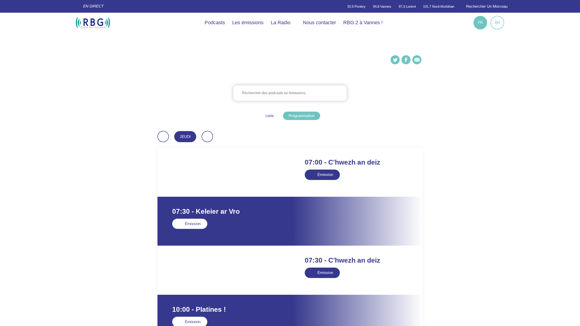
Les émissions (247, 22)
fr (480, 22)
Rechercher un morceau (486, 6)
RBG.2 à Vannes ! (363, 22)
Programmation (301, 116)
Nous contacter (319, 22)
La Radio (281, 22)
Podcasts (215, 22)
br (497, 23)
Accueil (287, 66)
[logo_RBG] (93, 22)
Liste (270, 116)
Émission (324, 175)
